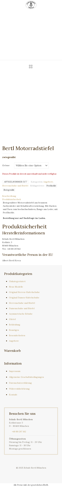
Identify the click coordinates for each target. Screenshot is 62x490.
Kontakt (13, 394)
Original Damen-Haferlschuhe (24, 297)
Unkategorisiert (17, 281)
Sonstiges (14, 330)
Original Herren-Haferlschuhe (24, 292)
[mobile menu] (57, 4)
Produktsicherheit (11, 199)
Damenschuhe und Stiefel (21, 308)
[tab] (31, 196)
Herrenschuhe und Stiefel (15, 185)
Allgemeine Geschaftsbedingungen (26, 377)
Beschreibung (9, 196)
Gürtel (12, 319)
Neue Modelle (16, 286)
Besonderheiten (17, 335)
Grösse (6, 165)
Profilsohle (51, 185)
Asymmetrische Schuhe (21, 313)
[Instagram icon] (34, 472)
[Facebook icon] (28, 472)
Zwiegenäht (9, 190)
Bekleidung (14, 324)
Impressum (14, 371)
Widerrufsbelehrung (19, 388)
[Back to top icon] (56, 484)
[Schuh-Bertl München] (31, 4)
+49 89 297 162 (19, 431)
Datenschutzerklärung (20, 383)
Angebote (48, 181)
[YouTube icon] (31, 472)
